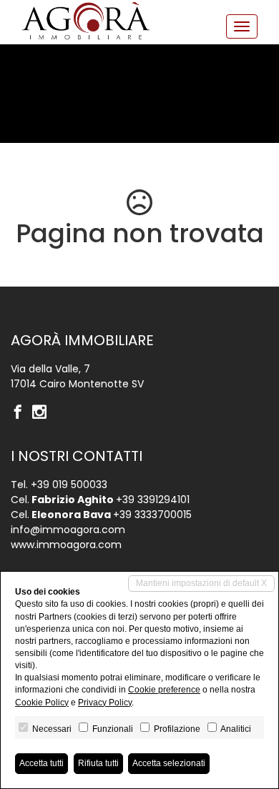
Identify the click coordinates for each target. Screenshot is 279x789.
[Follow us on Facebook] (21, 413)
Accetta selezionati (168, 763)
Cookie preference (164, 690)
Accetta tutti (41, 763)
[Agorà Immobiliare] (86, 20)
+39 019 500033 (69, 484)
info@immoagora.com (68, 529)
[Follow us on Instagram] (43, 413)
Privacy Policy (105, 703)
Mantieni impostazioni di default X (201, 583)
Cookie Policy (42, 703)
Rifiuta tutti (98, 763)
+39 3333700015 (152, 514)
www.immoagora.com (66, 544)
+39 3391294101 (153, 499)
